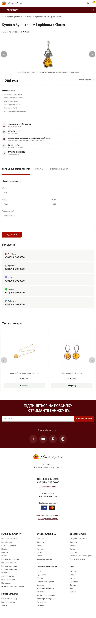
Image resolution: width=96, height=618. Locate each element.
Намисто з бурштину (78, 539)
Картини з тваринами (10, 559)
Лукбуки (73, 592)
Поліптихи (5, 573)
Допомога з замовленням (16, 169)
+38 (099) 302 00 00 (48, 482)
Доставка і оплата (58, 169)
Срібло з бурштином (14, 17)
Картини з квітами (9, 569)
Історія (72, 578)
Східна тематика (8, 576)
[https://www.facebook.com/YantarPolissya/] (33, 439)
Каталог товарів (12, 10)
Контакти (74, 585)
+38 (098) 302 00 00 (48, 479)
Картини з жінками (9, 566)
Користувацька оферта (48, 518)
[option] (39, 171)
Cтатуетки (41, 592)
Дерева (40, 578)
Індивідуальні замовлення (12, 586)
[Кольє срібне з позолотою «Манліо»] (24, 353)
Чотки (72, 549)
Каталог (73, 571)
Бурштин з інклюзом (45, 588)
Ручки (39, 571)
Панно (4, 556)
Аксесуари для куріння (46, 598)
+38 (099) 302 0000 (14, 257)
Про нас (73, 575)
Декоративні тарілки (45, 581)
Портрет (4, 549)
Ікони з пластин (8, 602)
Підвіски (28, 17)
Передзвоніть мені (48, 486)
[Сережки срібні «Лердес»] (72, 353)
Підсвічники (42, 602)
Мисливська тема (8, 562)
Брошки (40, 545)
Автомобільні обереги (46, 595)
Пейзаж (4, 552)
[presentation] (4, 54)
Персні (39, 556)
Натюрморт (6, 583)
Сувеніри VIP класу (9, 598)
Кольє (39, 552)
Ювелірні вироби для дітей (81, 556)
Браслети (40, 542)
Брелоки (40, 585)
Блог (72, 588)
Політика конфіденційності (48, 515)
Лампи (4, 605)
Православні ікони (9, 539)
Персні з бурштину (77, 559)
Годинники (41, 575)
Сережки (40, 539)
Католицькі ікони (8, 545)
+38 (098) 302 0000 (14, 268)
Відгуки (39, 169)
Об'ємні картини (8, 579)
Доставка (74, 581)
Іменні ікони (6, 542)
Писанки (40, 605)
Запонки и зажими (44, 559)
